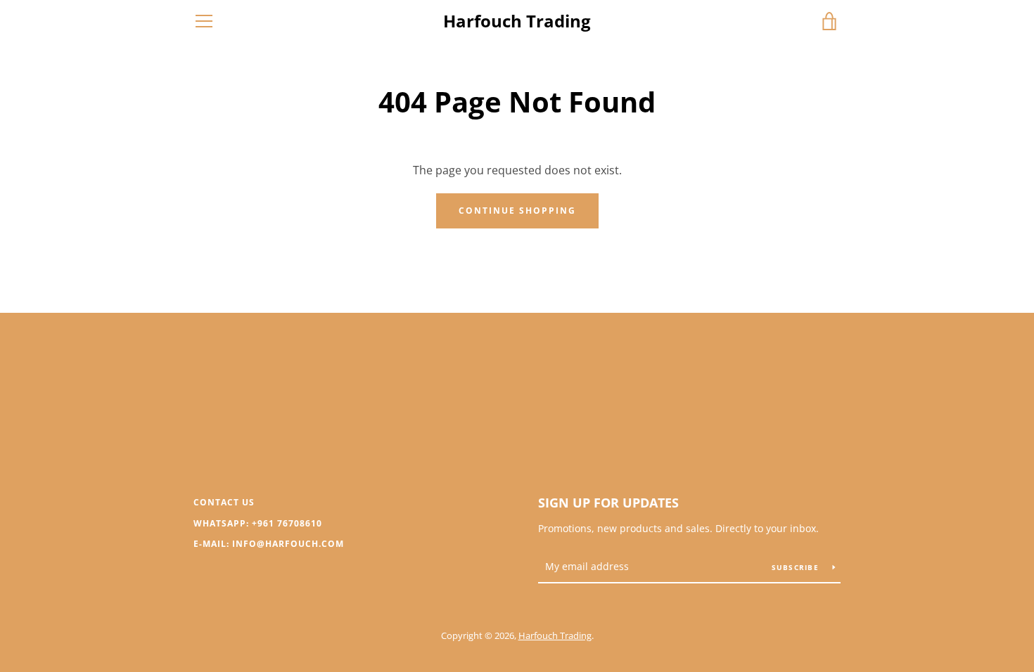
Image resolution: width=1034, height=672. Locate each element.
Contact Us (224, 502)
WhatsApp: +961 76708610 (257, 523)
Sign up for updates (608, 502)
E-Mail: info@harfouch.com (268, 544)
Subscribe (797, 567)
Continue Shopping (517, 211)
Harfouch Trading (517, 21)
